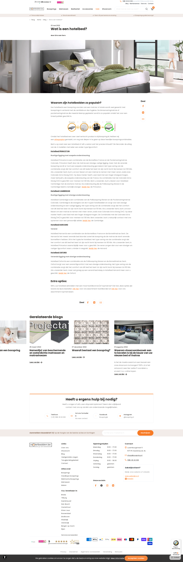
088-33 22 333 (133, 460)
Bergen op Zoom (68, 526)
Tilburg (64, 498)
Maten (64, 485)
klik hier (115, 289)
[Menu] (179, 540)
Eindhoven (65, 517)
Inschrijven (145, 433)
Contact (150, 3)
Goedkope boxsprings (70, 476)
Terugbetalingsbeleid (69, 460)
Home (39, 20)
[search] (131, 9)
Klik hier (76, 289)
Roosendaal (66, 513)
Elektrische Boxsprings (70, 479)
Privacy (63, 552)
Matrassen (63, 9)
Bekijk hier (86, 187)
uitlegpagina (59, 139)
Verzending (107, 552)
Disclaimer (73, 552)
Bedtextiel (75, 9)
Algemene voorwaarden (90, 552)
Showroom (106, 9)
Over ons (144, 3)
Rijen (63, 529)
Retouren (118, 552)
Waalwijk (64, 520)
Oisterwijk (65, 523)
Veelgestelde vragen (69, 457)
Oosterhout (66, 507)
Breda (63, 495)
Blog (127, 3)
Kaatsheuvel (66, 501)
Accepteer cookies (136, 558)
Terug (33, 20)
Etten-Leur (65, 510)
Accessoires (87, 9)
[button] (4, 557)
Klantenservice (134, 3)
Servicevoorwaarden (69, 535)
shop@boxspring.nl (134, 455)
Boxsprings (51, 9)
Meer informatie (117, 558)
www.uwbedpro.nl (132, 476)
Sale (97, 9)
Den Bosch (65, 504)
